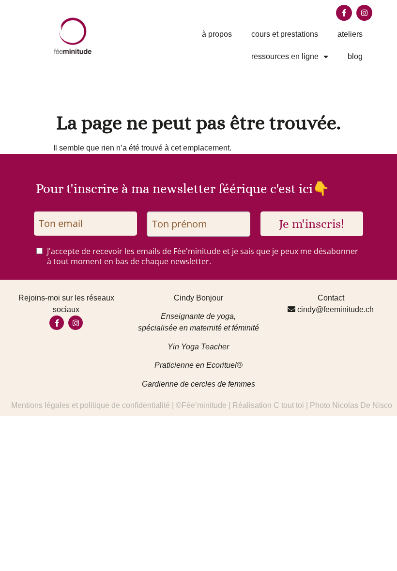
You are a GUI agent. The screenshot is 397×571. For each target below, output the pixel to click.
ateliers (350, 34)
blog (355, 56)
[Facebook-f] (344, 13)
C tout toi (289, 405)
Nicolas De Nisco (362, 405)
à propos (217, 34)
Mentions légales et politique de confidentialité (90, 405)
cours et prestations (284, 34)
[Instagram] (364, 13)
